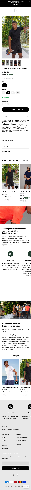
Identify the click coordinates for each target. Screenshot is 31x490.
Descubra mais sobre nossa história (10, 429)
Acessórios (4, 445)
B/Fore (10, 486)
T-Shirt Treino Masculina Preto (9, 192)
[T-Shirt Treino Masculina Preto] (10, 176)
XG (18, 92)
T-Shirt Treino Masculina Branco (10, 387)
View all (25, 160)
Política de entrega (21, 440)
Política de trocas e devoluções (21, 443)
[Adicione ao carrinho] (16, 187)
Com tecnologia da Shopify (19, 486)
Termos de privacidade (22, 437)
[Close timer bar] (29, 1)
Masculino (4, 443)
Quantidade (5, 101)
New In (3, 437)
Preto (4, 85)
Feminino (4, 440)
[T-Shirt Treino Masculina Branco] (10, 372)
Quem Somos (5, 448)
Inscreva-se (15, 468)
